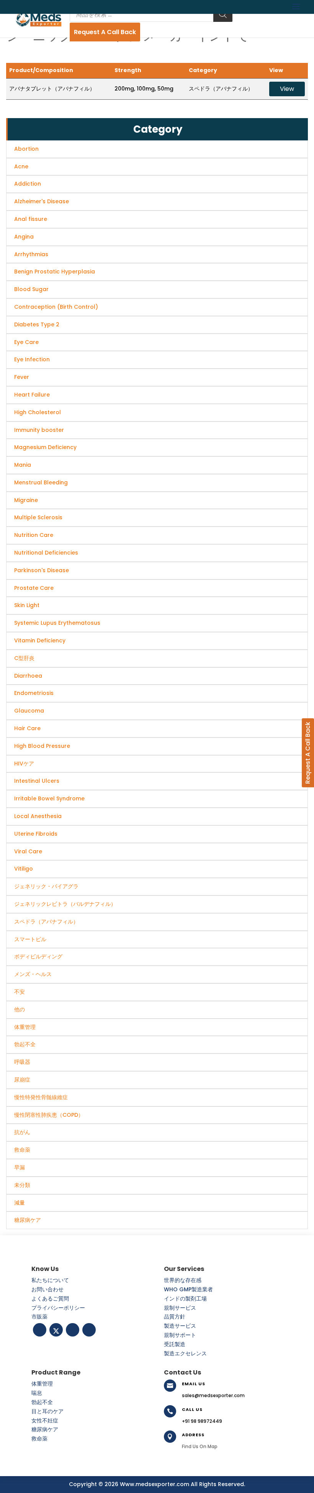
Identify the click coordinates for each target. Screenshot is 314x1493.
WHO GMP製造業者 (188, 1289)
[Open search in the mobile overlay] (151, 14)
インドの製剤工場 (185, 1298)
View (287, 88)
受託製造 (174, 1344)
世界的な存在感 (182, 1280)
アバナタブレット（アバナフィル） (52, 88)
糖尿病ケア (44, 1429)
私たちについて (50, 1280)
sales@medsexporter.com (213, 1395)
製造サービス (180, 1326)
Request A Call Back (105, 32)
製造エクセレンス (185, 1353)
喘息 (36, 1393)
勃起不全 (42, 1402)
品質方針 (174, 1316)
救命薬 (39, 1438)
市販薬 (39, 1316)
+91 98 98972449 (202, 1421)
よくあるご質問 (50, 1298)
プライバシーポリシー (58, 1308)
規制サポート (180, 1335)
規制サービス (180, 1308)
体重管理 (42, 1384)
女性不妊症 (44, 1420)
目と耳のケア (47, 1411)
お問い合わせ (47, 1289)
